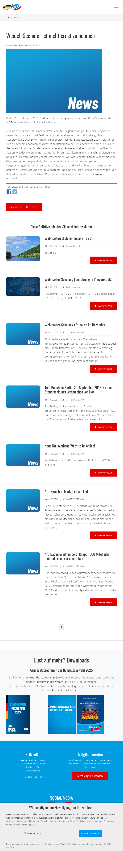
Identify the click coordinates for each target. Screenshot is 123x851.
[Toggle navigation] (116, 7)
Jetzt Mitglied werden (90, 776)
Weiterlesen (103, 260)
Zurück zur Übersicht (24, 207)
